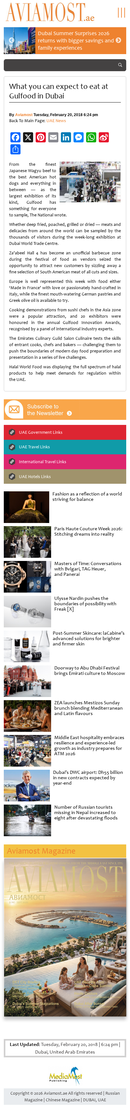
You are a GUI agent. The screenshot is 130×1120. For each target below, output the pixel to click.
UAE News (56, 120)
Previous (12, 40)
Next (118, 40)
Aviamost (23, 115)
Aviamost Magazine (41, 851)
